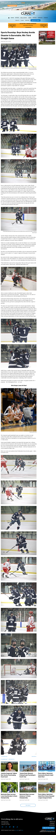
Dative (22, 830)
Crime (29, 18)
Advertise (27, 20)
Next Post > (34, 756)
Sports (17, 18)
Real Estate (23, 18)
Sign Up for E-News (35, 20)
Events (46, 18)
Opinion (40, 18)
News (12, 18)
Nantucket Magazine (50, 830)
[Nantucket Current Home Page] (28, 13)
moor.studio (17, 830)
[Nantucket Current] (48, 818)
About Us (17, 20)
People (34, 18)
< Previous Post (4, 756)
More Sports (28, 805)
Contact (22, 20)
